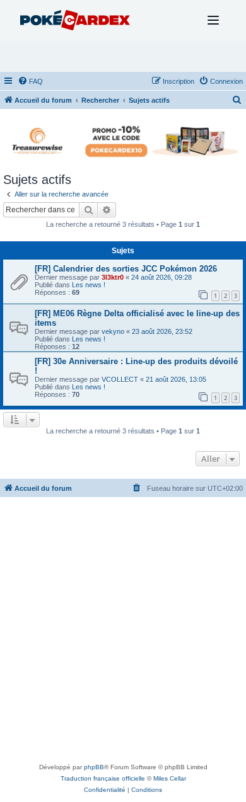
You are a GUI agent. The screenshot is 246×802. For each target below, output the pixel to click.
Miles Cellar (169, 778)
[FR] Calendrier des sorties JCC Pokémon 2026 (126, 268)
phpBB (94, 767)
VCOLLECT (120, 379)
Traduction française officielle (103, 778)
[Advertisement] (123, 632)
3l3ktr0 (113, 277)
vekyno (113, 331)
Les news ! (88, 285)
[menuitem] (30, 81)
